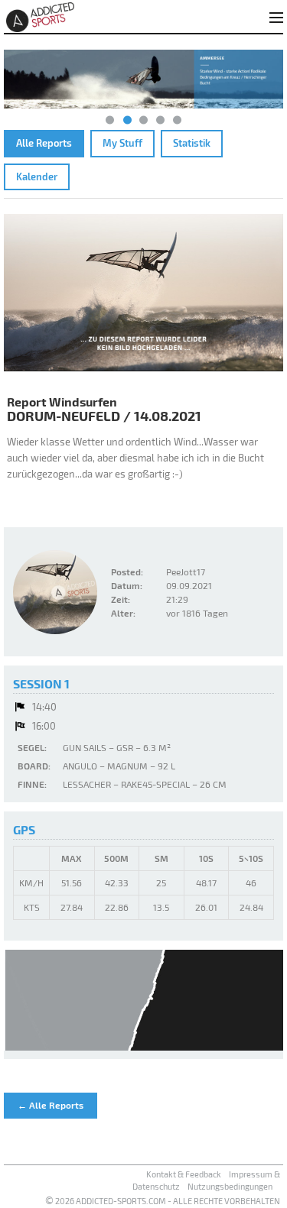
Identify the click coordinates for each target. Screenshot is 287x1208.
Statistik (191, 143)
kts (32, 907)
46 (251, 882)
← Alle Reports (50, 1105)
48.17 (206, 882)
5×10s (251, 858)
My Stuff (122, 143)
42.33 (117, 882)
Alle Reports (44, 143)
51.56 (71, 882)
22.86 (117, 907)
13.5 (161, 907)
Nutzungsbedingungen (230, 1186)
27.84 (71, 907)
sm (161, 858)
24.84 (251, 907)
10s (206, 858)
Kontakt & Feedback (183, 1174)
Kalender (36, 176)
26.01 (206, 907)
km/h (31, 882)
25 (161, 882)
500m (116, 858)
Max (71, 858)
